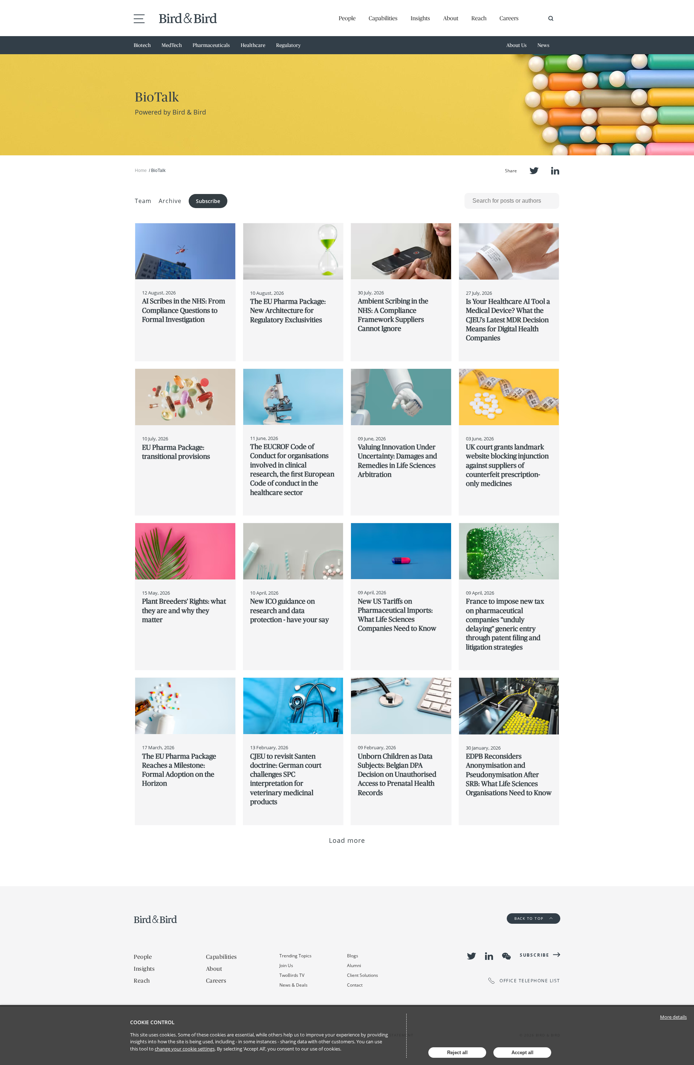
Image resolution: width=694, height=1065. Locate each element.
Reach (479, 18)
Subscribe (208, 201)
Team (143, 201)
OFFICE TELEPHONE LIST (530, 981)
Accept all (522, 1052)
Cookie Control (152, 1022)
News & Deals (293, 985)
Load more (347, 840)
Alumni (354, 965)
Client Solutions (362, 975)
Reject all (457, 1052)
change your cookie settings (185, 1048)
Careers (509, 18)
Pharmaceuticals (211, 45)
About (450, 18)
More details (673, 1017)
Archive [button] (170, 201)
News (543, 45)
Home (141, 170)
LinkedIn (555, 170)
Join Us (286, 965)
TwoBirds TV (291, 975)
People (347, 18)
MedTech (172, 45)
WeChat (506, 956)
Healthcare (253, 45)
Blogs (352, 956)
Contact (355, 985)
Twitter (534, 170)
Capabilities (383, 18)
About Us (516, 45)
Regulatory (288, 45)
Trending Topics (295, 956)
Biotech (142, 45)
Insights (420, 18)
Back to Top (529, 918)
